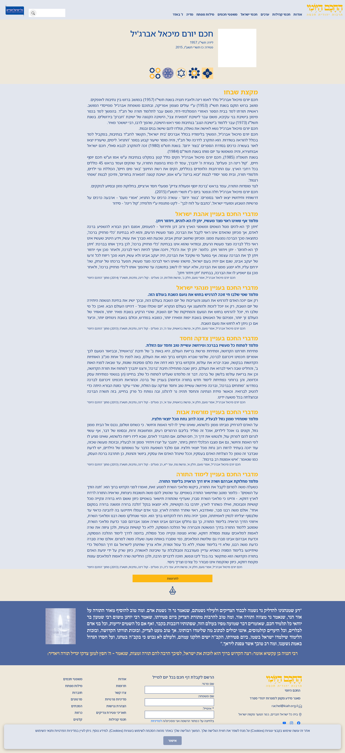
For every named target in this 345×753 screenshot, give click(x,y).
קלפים (77, 719)
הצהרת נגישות (116, 706)
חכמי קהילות (281, 14)
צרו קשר (120, 692)
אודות (297, 14)
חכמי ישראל (249, 14)
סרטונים (76, 699)
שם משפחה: (206, 696)
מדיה (189, 14)
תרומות (121, 686)
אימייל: (208, 708)
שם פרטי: (208, 683)
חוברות (77, 692)
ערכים (265, 14)
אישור (172, 740)
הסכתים (76, 706)
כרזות (78, 712)
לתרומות (172, 578)
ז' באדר (178, 14)
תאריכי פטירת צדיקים (111, 712)
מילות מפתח (205, 14)
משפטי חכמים (227, 14)
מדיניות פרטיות (115, 699)
